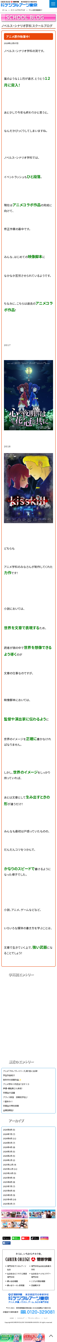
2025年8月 (7, 1182)
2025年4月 (7, 1199)
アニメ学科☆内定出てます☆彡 (16, 1084)
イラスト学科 (28, 1006)
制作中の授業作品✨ (12, 1079)
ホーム (4, 10)
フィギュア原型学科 (28, 1050)
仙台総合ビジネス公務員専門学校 (17, 1275)
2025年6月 (7, 1190)
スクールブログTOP (18, 10)
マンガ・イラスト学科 (28, 1017)
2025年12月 (8, 1164)
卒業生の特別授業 (11, 1105)
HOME (12, 1318)
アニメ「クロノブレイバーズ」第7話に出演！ (20, 1071)
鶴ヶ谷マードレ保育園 (15, 1285)
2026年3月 (7, 1151)
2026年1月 (7, 1160)
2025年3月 (7, 1203)
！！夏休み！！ (8, 1101)
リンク (45, 1318)
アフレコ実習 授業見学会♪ (15, 1097)
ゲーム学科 (28, 1028)
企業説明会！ (8, 1110)
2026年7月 (7, 1134)
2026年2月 (7, 1155)
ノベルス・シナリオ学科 (28, 1039)
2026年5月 (7, 1142)
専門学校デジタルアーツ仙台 (16, 1268)
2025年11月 (8, 1168)
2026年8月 (7, 1129)
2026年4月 (7, 1147)
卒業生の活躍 (9, 1092)
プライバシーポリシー (34, 1318)
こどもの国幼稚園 (38, 1281)
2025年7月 (7, 1186)
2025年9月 (7, 1177)
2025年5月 (7, 1195)
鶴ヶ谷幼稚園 (12, 1281)
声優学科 (28, 996)
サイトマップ (20, 1318)
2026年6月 (7, 1138)
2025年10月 (8, 1173)
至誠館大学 (35, 1285)
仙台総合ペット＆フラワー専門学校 (41, 1275)
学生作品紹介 (9, 1075)
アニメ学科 (28, 985)
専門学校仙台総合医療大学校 (41, 1268)
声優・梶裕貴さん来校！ (12, 1088)
